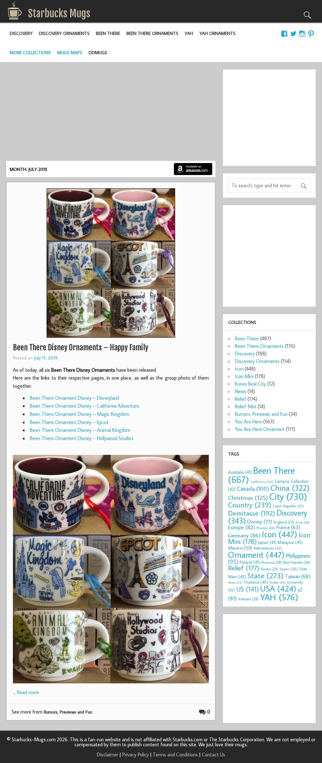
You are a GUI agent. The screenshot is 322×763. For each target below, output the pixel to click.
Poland (250, 562)
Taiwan (297, 576)
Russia (269, 569)
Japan (267, 542)
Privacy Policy (135, 754)
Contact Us (213, 754)
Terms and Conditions (175, 754)
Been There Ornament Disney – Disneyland (74, 398)
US (247, 589)
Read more (28, 692)
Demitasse (251, 512)
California (261, 481)
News (240, 391)
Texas (235, 582)
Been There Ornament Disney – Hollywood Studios (82, 438)
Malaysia (290, 542)
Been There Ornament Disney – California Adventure (84, 406)
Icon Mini (244, 376)
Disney (259, 521)
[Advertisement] (110, 114)
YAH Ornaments (217, 33)
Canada (253, 488)
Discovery (21, 33)
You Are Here (248, 421)
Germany (244, 535)
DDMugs (98, 52)
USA (278, 588)
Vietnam (248, 598)
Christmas (248, 497)
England (284, 522)
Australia (240, 472)
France (288, 527)
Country (249, 504)
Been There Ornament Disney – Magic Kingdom (79, 414)
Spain (289, 569)
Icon (239, 368)
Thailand (256, 582)
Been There (108, 33)
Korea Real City (250, 384)
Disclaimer (107, 754)
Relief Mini (245, 406)
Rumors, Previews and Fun (68, 712)
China (290, 488)
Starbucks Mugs (59, 13)
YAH (189, 33)
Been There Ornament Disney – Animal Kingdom (80, 430)
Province (271, 562)
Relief (240, 399)
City (288, 496)
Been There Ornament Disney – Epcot (69, 422)
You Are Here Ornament (260, 429)
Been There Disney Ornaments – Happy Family (80, 347)
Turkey (277, 582)
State (265, 575)
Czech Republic (288, 506)
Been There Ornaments (152, 33)
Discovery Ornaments (64, 33)
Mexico (240, 548)
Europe (241, 527)
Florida (265, 527)
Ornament (256, 554)
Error (303, 522)
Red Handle (296, 562)
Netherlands (268, 548)
